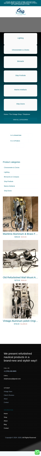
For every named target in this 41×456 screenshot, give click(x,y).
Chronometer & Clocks (11, 167)
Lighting (6, 172)
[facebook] (10, 445)
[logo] (20, 6)
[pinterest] (20, 445)
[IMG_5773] (20, 241)
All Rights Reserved (29, 437)
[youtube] (25, 445)
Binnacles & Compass (11, 177)
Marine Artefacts (9, 186)
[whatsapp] (35, 445)
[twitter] (15, 445)
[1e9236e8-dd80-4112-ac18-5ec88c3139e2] (20, 197)
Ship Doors (8, 191)
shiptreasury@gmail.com (12, 379)
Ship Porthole (8, 181)
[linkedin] (30, 445)
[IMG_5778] (20, 284)
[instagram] (5, 445)
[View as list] (22, 145)
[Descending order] (30, 135)
